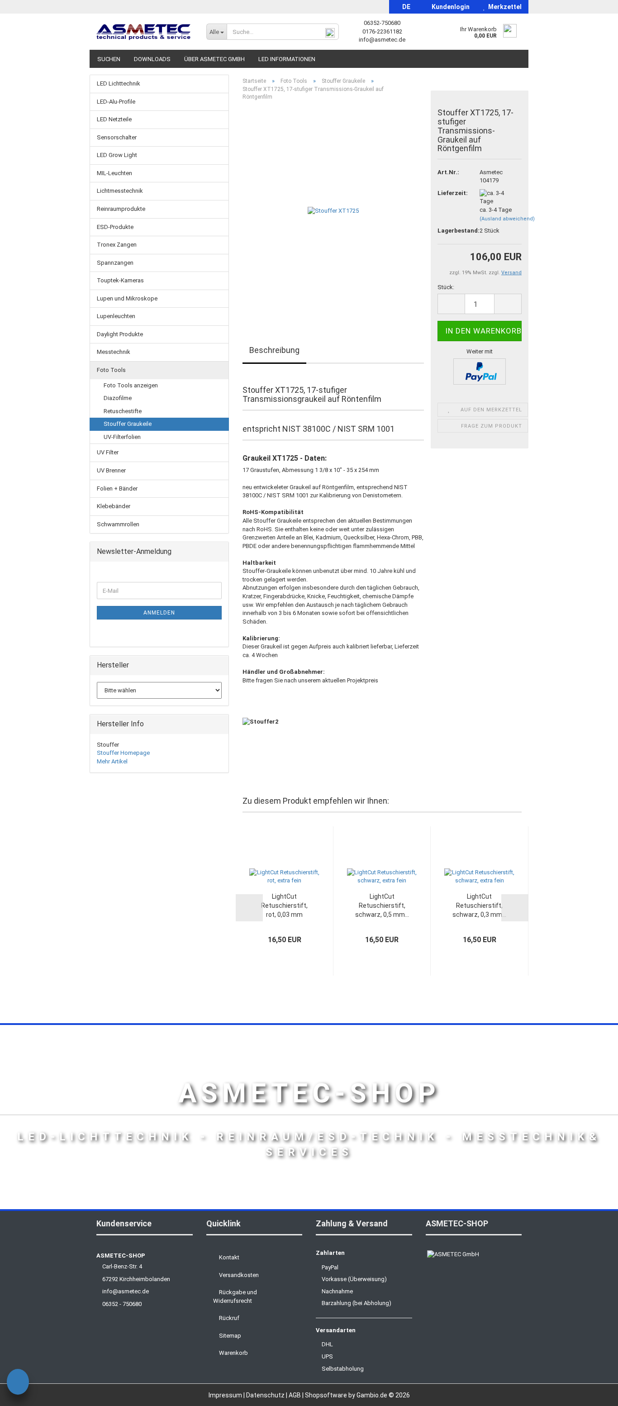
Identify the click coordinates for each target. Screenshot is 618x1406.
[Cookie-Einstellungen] (18, 1383)
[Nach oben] (593, 1392)
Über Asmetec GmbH (214, 59)
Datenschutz (266, 1395)
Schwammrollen (118, 524)
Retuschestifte (123, 411)
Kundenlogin (449, 6)
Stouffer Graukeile (128, 423)
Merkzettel (503, 6)
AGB (295, 1395)
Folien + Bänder (117, 488)
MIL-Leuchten (114, 173)
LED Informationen (286, 59)
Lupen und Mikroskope (127, 298)
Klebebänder (113, 506)
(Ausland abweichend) (507, 219)
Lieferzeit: (451, 193)
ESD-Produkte (115, 227)
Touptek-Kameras (120, 280)
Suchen (108, 59)
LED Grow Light (117, 155)
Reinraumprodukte (121, 208)
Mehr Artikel (112, 761)
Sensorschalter (117, 137)
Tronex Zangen (117, 244)
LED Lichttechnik (118, 83)
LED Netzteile (114, 119)
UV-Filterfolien (122, 437)
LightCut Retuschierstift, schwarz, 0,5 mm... (382, 905)
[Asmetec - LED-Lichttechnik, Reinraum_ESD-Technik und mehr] (144, 32)
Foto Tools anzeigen (131, 385)
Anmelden (159, 613)
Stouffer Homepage (123, 752)
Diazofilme (118, 398)
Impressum (226, 1395)
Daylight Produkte (120, 334)
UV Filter (108, 452)
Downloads (152, 59)
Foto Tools (111, 370)
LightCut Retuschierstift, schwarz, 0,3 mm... (479, 905)
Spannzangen (115, 262)
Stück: (445, 287)
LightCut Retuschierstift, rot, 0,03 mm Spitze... (284, 906)
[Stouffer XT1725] (333, 209)
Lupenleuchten (116, 316)
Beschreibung (274, 350)
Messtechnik (113, 351)
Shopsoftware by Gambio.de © (357, 1395)
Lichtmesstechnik (120, 190)
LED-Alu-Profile (116, 101)
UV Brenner (111, 470)
